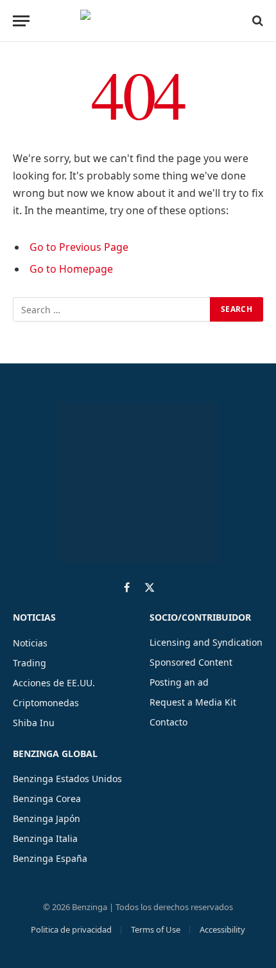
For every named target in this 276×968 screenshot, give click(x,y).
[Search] (256, 21)
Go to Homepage (71, 269)
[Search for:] (112, 309)
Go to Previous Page (79, 247)
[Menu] (21, 20)
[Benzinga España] (134, 20)
